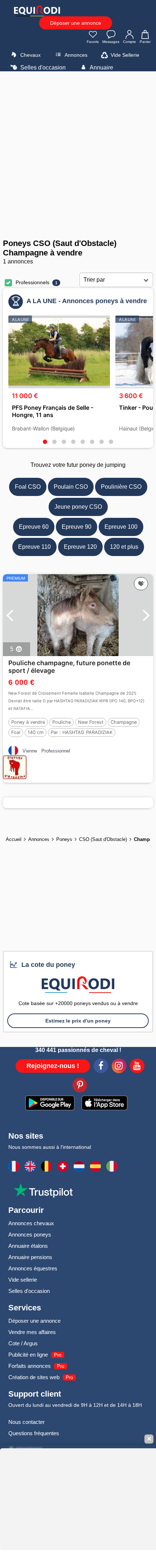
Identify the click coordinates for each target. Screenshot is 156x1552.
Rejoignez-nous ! (52, 1065)
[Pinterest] (80, 1086)
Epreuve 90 (76, 527)
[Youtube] (137, 1067)
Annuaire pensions (30, 1257)
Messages (110, 42)
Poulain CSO (71, 487)
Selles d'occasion (42, 67)
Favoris (93, 42)
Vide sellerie (22, 1280)
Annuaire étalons (28, 1246)
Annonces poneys (29, 1234)
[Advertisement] (78, 155)
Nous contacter (26, 1422)
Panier (145, 42)
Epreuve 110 (34, 547)
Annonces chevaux (31, 1223)
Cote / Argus (23, 1343)
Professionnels (32, 282)
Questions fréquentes (33, 1433)
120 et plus (124, 547)
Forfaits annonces (29, 1366)
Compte (129, 42)
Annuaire (101, 67)
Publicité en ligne (28, 1354)
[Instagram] (119, 1067)
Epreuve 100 (120, 527)
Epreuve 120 (80, 547)
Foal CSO (28, 487)
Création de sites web (33, 1377)
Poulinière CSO (121, 487)
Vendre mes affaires (32, 1332)
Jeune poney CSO (78, 507)
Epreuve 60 (34, 527)
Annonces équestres (32, 1268)
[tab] (45, 442)
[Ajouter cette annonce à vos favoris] (141, 583)
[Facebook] (101, 1067)
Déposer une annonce (75, 23)
